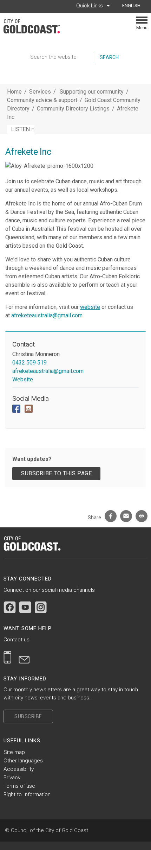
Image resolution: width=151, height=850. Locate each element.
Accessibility (19, 769)
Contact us (16, 639)
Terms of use (19, 786)
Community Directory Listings (74, 108)
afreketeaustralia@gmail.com (47, 315)
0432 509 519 (29, 362)
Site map (14, 752)
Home (14, 91)
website (90, 307)
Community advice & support (43, 100)
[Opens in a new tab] (10, 607)
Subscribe (28, 716)
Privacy (12, 777)
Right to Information (27, 794)
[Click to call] (8, 657)
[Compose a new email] (24, 657)
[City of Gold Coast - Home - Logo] (35, 26)
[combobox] (134, 5)
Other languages (23, 760)
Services (40, 91)
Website (22, 379)
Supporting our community (92, 91)
